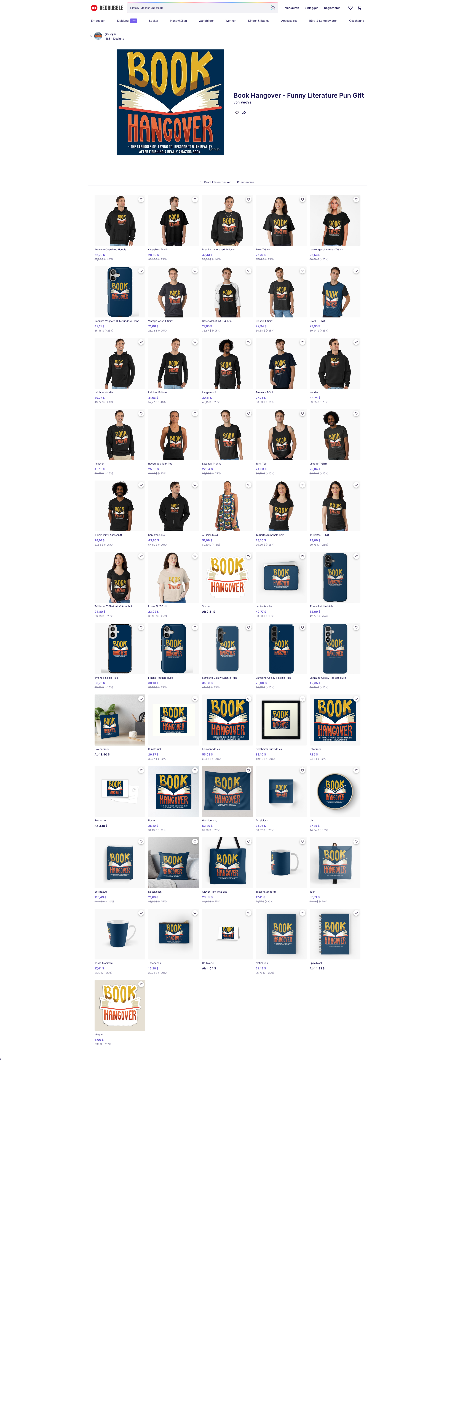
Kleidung (126, 20)
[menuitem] (98, 21)
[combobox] (202, 8)
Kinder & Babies (258, 20)
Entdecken (98, 20)
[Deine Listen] (350, 8)
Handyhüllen (178, 20)
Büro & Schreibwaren (323, 20)
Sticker (153, 20)
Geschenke (356, 20)
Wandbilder (206, 20)
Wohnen (231, 20)
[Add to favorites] (237, 112)
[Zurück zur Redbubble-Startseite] (107, 8)
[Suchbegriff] (273, 7)
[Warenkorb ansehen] (359, 8)
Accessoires (289, 20)
